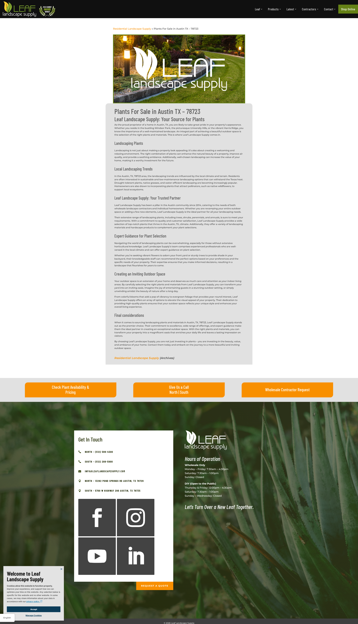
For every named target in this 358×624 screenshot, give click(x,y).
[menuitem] (258, 9)
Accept (33, 609)
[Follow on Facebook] (97, 517)
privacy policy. (33, 601)
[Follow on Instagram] (135, 517)
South (184, 392)
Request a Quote (154, 585)
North (173, 392)
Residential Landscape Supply (132, 28)
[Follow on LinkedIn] (135, 556)
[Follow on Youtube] (97, 556)
